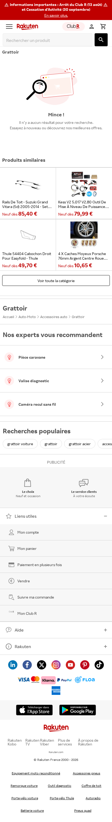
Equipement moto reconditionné (36, 773)
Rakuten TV (32, 742)
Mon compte (28, 532)
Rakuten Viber (47, 742)
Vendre (23, 581)
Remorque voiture (24, 786)
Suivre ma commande (35, 597)
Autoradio (93, 798)
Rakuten (23, 646)
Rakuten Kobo (15, 742)
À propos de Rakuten (88, 742)
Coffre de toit (91, 786)
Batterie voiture (32, 810)
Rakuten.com (56, 752)
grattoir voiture (20, 443)
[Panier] (103, 26)
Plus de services (65, 742)
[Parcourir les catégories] (9, 26)
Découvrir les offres (56, 140)
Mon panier (27, 548)
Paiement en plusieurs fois (39, 564)
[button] (56, 10)
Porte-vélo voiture (24, 798)
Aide (19, 630)
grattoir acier (80, 443)
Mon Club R (27, 613)
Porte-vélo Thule (62, 798)
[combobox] (48, 40)
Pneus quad (82, 810)
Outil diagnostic (59, 786)
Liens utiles (25, 516)
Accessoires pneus (86, 773)
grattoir (51, 443)
